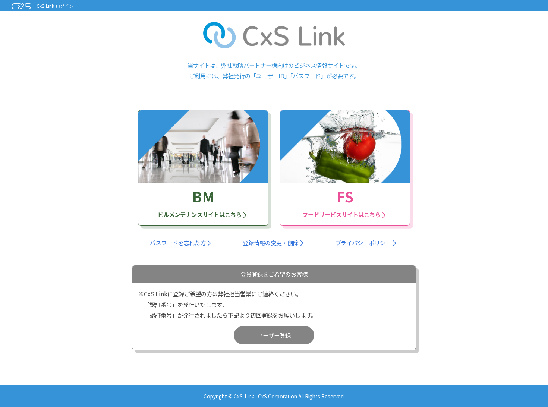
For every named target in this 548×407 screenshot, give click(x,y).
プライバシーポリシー (363, 243)
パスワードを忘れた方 (178, 243)
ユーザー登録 (274, 335)
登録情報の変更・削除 (271, 243)
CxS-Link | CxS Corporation (266, 396)
